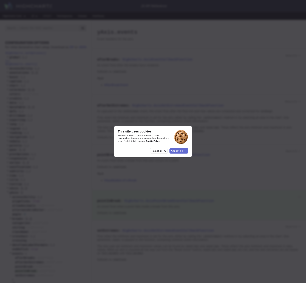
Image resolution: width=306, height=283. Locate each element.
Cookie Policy (153, 141)
